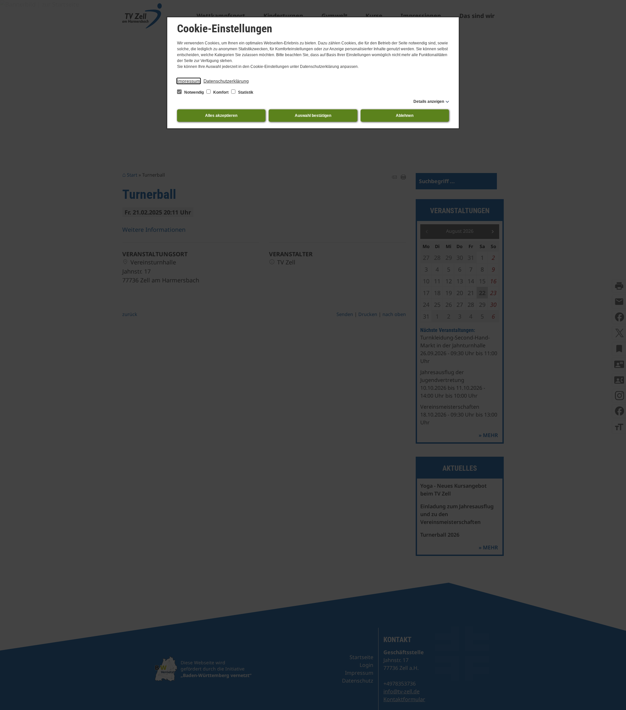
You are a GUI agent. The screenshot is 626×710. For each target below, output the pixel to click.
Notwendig (194, 92)
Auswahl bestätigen (313, 115)
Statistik (245, 92)
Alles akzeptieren (221, 115)
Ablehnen (404, 115)
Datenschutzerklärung (226, 81)
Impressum (188, 81)
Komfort (221, 92)
